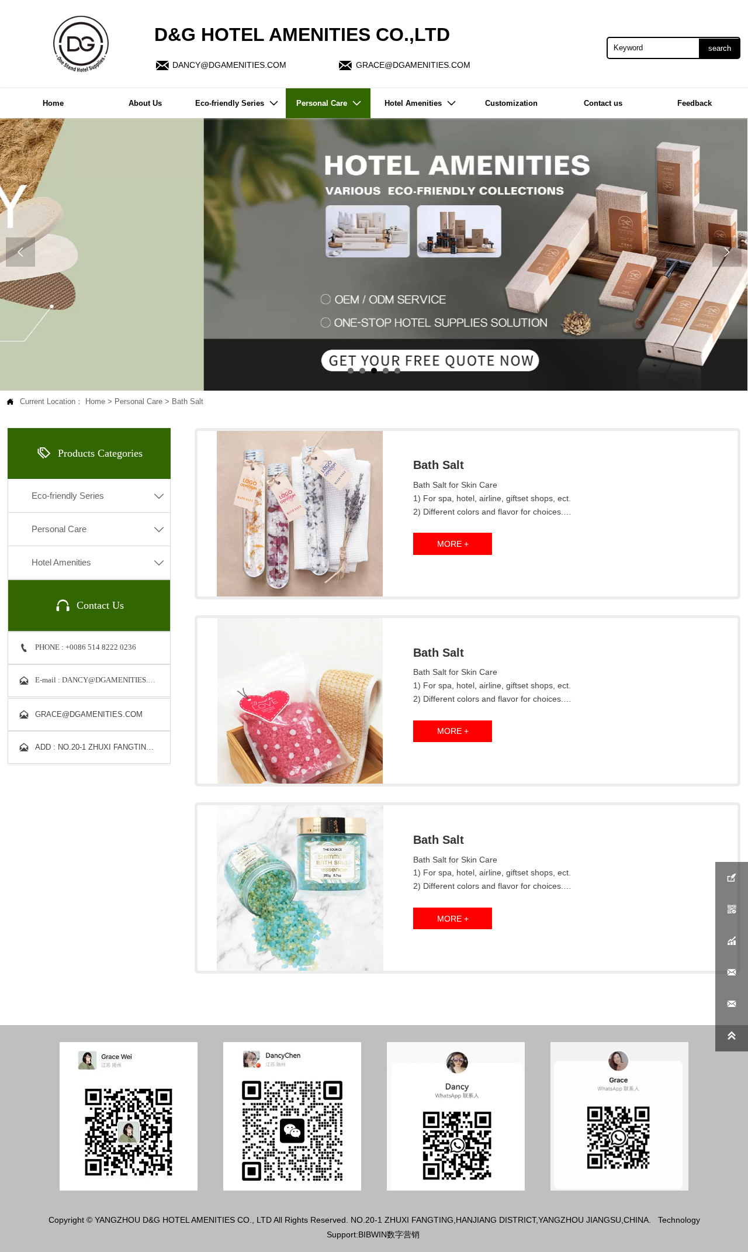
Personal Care (138, 402)
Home (95, 402)
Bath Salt (187, 402)
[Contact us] (373, 254)
